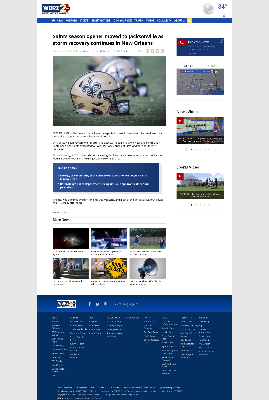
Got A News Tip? (59, 349)
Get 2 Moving (58, 345)
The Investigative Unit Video (115, 334)
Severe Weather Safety (77, 338)
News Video (57, 357)
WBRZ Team (204, 343)
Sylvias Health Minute (58, 370)
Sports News (95, 325)
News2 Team (58, 353)
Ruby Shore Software (94, 398)
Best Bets (93, 321)
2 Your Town (186, 321)
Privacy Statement (132, 387)
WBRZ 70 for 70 (206, 347)
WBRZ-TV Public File (99, 387)
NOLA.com (77, 155)
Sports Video (95, 333)
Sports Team (94, 329)
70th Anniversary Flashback (206, 353)
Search (189, 20)
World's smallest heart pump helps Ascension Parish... (146, 253)
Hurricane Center (78, 333)
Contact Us (115, 387)
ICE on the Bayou (115, 325)
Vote (54, 375)
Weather (71, 20)
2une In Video (168, 328)
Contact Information (204, 330)
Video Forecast (77, 325)
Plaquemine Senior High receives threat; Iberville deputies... (106, 253)
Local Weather (76, 321)
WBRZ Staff (121, 51)
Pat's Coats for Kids (187, 345)
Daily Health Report (57, 340)
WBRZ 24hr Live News (169, 365)
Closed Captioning (64, 387)
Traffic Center (150, 336)
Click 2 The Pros (187, 329)
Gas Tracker (149, 321)
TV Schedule (204, 339)
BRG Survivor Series (58, 333)
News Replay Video (168, 337)
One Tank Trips (151, 332)
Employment (204, 336)
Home (53, 20)
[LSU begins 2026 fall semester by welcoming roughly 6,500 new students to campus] (71, 268)
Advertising (204, 321)
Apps (201, 325)
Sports (83, 20)
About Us (180, 20)
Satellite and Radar (79, 329)
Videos (150, 20)
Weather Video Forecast (169, 358)
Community (164, 20)
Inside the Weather (75, 356)
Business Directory (189, 325)
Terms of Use (149, 387)
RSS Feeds (57, 361)
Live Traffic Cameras (148, 327)
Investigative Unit (115, 329)
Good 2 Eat (185, 339)
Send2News (57, 365)
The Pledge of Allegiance (186, 356)
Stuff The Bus (186, 350)
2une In (55, 321)
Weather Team (77, 343)
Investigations (101, 20)
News (60, 20)
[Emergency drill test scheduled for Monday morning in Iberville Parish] (148, 268)
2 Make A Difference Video (170, 323)
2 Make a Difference (57, 327)
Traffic (139, 20)
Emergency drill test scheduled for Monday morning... (145, 282)
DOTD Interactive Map (151, 341)
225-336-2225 (119, 391)
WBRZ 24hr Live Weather (77, 349)
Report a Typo (61, 212)
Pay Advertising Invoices (169, 387)
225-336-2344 (178, 391)
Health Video (168, 332)
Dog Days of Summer (186, 334)
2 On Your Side (123, 20)
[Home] (59, 9)
